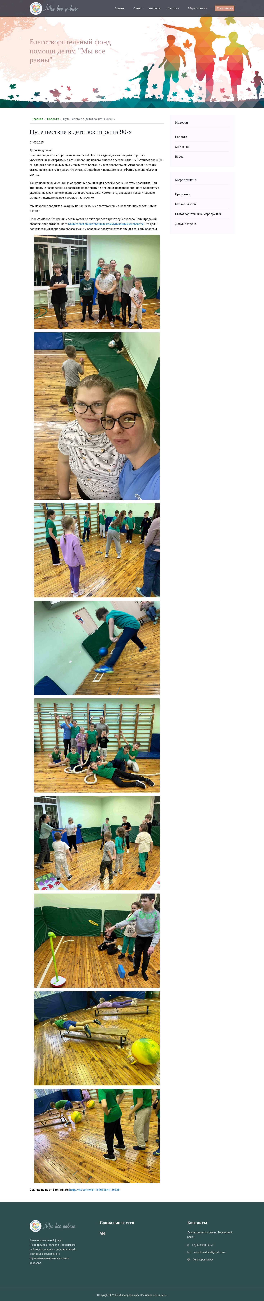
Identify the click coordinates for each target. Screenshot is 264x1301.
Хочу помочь (225, 8)
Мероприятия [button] (196, 8)
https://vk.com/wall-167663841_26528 (94, 1189)
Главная (119, 8)
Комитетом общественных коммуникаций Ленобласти (105, 224)
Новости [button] (171, 8)
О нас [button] (136, 8)
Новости (53, 119)
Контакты (155, 8)
